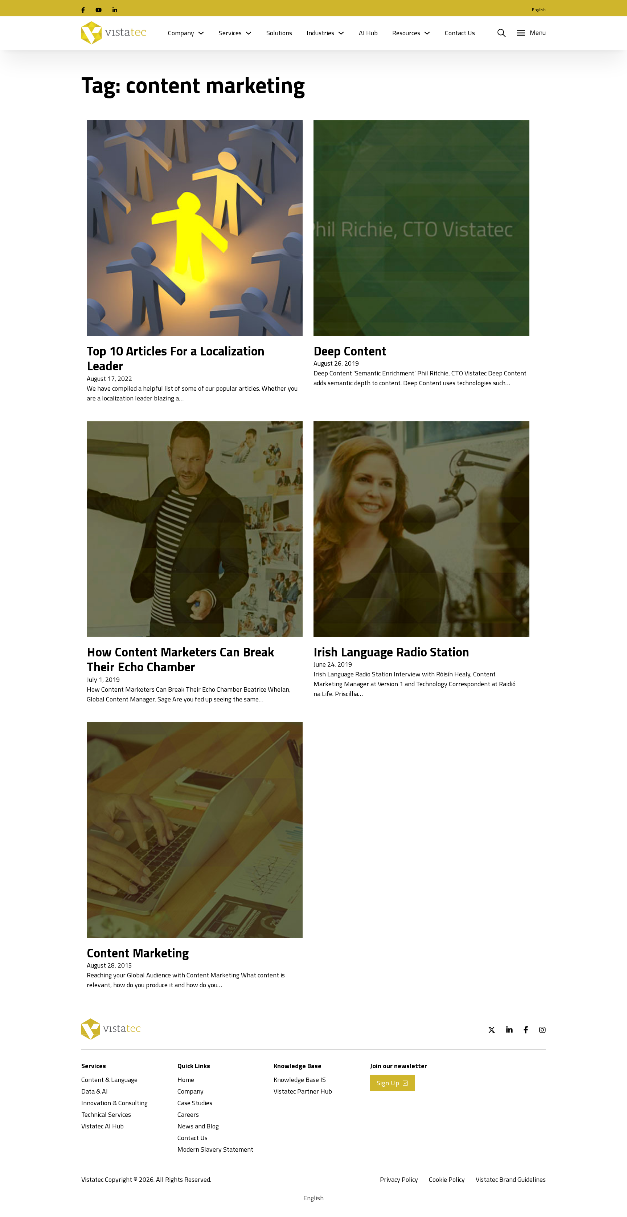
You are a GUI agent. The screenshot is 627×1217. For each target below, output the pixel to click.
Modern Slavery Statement (215, 1149)
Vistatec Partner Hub (303, 1091)
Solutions (279, 33)
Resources (406, 33)
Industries (320, 33)
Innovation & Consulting (114, 1103)
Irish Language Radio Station (391, 651)
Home (185, 1079)
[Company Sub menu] (201, 33)
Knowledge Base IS (300, 1079)
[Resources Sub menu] (427, 33)
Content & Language (109, 1079)
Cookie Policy (447, 1179)
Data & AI (94, 1091)
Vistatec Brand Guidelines (511, 1179)
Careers (188, 1114)
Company (181, 33)
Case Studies (194, 1103)
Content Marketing (138, 952)
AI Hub (368, 33)
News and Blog (198, 1126)
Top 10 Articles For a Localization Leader (176, 358)
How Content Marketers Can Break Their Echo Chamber (180, 659)
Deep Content (350, 350)
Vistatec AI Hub (102, 1126)
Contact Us (460, 33)
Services (230, 33)
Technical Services (106, 1114)
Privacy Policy (399, 1179)
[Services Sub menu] (248, 33)
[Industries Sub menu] (341, 33)
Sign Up (388, 1083)
